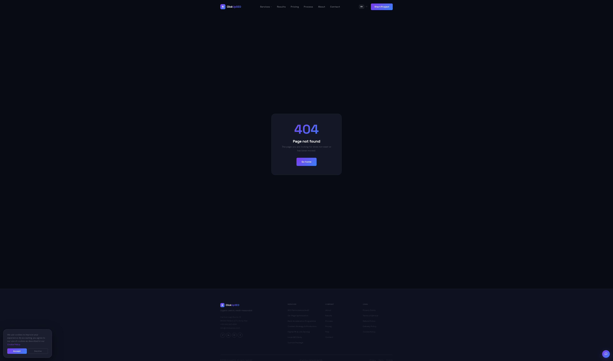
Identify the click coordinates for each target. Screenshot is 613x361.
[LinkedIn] (228, 335)
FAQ (327, 332)
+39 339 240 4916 (228, 324)
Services (265, 6)
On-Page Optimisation (298, 315)
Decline (38, 351)
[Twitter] (222, 335)
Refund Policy (369, 321)
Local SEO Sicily (295, 337)
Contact (335, 6)
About (321, 6)
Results (281, 6)
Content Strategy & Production (302, 326)
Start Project (382, 6)
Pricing (295, 6)
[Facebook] (240, 335)
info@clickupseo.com (230, 328)
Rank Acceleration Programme (302, 321)
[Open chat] (606, 354)
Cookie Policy (369, 332)
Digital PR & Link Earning (299, 332)
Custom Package (295, 342)
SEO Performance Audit (298, 310)
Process (308, 6)
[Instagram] (234, 335)
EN (361, 7)
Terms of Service (370, 315)
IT (367, 7)
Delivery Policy (369, 326)
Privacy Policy (369, 310)
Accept (17, 351)
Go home (306, 161)
